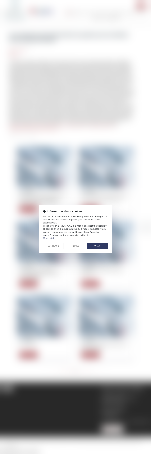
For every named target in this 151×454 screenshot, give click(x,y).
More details (49, 238)
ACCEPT (97, 245)
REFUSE (75, 245)
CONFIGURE (53, 245)
